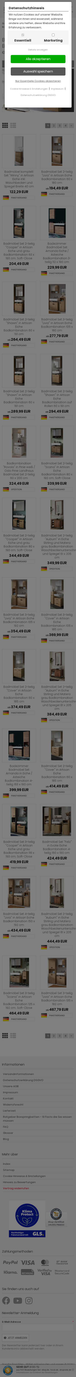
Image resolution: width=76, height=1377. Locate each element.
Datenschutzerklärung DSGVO (38, 95)
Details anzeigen (38, 49)
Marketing (53, 40)
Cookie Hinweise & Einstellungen (29, 88)
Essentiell (22, 40)
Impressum (57, 88)
